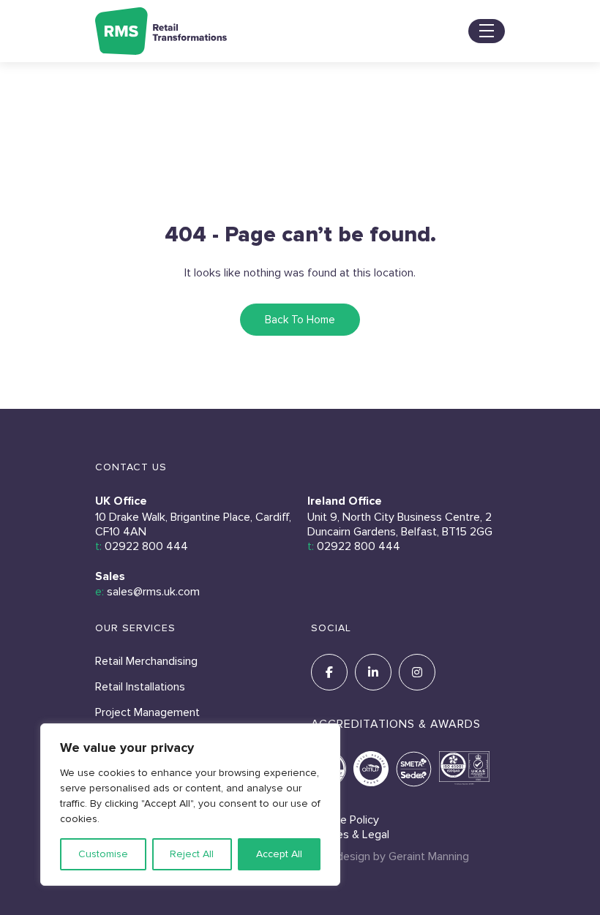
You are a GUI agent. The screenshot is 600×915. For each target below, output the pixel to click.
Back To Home (300, 319)
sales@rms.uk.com (153, 591)
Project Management (147, 712)
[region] (190, 804)
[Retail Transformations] (161, 31)
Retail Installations (140, 686)
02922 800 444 (146, 546)
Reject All (192, 854)
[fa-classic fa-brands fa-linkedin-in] (373, 672)
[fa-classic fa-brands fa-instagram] (417, 672)
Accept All (279, 854)
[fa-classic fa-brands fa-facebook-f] (329, 672)
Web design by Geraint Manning (390, 856)
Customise (103, 854)
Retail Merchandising (146, 661)
